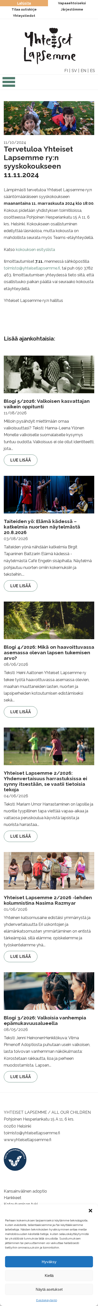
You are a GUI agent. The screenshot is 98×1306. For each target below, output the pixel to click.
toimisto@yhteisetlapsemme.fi (32, 268)
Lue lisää (20, 460)
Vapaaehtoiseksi (72, 3)
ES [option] (92, 70)
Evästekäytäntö (46, 1300)
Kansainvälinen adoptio (25, 1191)
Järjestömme (72, 9)
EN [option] (83, 70)
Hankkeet (12, 1197)
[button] (90, 1210)
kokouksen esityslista (35, 249)
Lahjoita (24, 3)
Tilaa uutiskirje (24, 9)
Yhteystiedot (24, 16)
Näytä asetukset (49, 1289)
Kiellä (49, 1275)
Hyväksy (49, 1262)
